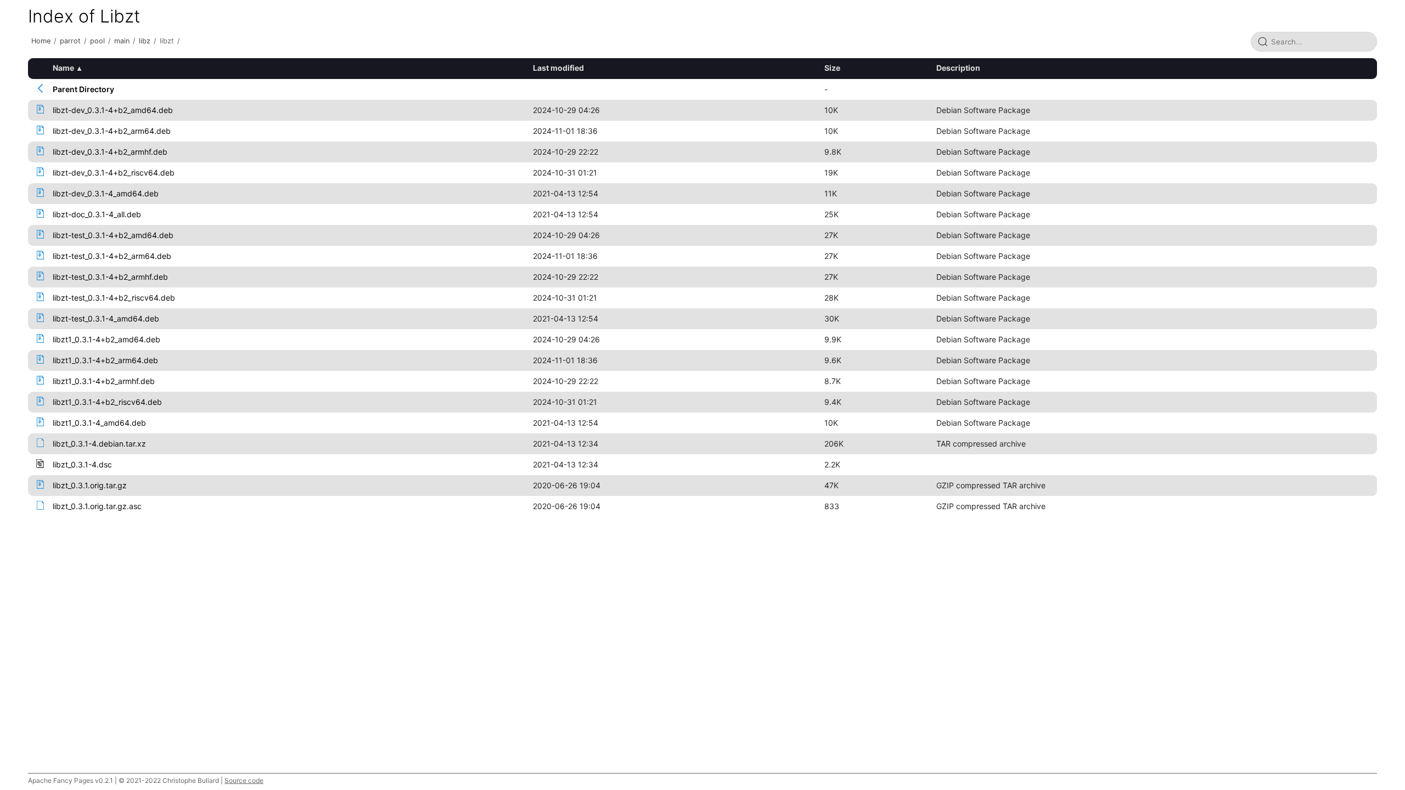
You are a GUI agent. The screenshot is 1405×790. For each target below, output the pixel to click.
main (122, 41)
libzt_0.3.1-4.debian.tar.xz (99, 443)
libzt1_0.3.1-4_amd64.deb (99, 422)
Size (832, 67)
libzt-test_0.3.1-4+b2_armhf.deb (110, 276)
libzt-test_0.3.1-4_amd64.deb (106, 318)
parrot (70, 41)
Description (958, 67)
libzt (167, 41)
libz (144, 41)
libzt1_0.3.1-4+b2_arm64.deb (105, 360)
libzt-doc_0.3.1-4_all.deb (97, 214)
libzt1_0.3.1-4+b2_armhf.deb (104, 381)
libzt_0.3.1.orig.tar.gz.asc (97, 506)
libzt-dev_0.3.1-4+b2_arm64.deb (112, 131)
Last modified (558, 67)
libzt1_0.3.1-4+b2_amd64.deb (106, 339)
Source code (243, 780)
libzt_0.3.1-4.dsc (82, 464)
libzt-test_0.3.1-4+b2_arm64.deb (112, 256)
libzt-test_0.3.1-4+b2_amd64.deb (113, 235)
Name (63, 67)
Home (40, 41)
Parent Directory (83, 89)
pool (97, 41)
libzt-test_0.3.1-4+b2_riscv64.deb (114, 297)
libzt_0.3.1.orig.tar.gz (90, 485)
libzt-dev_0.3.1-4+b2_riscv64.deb (114, 172)
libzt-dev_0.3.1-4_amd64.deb (106, 193)
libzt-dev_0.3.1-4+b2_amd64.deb (113, 110)
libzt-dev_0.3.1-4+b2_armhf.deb (110, 151)
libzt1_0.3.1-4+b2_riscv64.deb (107, 402)
